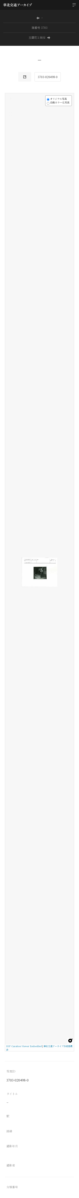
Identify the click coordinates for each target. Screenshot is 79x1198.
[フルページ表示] (10, 114)
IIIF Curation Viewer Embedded (24, 1046)
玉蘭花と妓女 (37, 37)
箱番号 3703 (39, 28)
